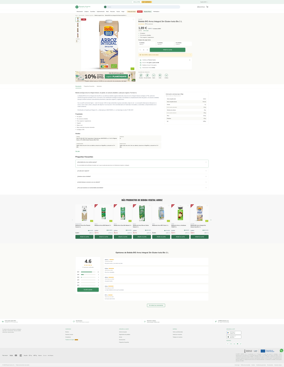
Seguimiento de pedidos (124, 334)
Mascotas (112, 11)
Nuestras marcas (69, 334)
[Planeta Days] (105, 76)
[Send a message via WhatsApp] (281, 350)
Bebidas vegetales (89, 15)
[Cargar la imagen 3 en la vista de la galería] (77, 30)
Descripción (78, 86)
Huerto (118, 11)
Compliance (68, 337)
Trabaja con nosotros (177, 337)
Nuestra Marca (147, 11)
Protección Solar (132, 11)
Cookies (253, 365)
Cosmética (92, 11)
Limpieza (86, 11)
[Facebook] (227, 344)
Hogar (122, 11)
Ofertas (140, 11)
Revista (67, 332)
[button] (207, 7)
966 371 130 (156, 322)
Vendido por (149, 60)
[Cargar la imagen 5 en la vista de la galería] (77, 40)
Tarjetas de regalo (71, 339)
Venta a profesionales (178, 332)
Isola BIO (140, 19)
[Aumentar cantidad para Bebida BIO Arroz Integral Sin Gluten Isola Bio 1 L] (147, 50)
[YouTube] (237, 344)
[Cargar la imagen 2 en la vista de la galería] (77, 24)
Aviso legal (237, 365)
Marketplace (156, 11)
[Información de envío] (190, 60)
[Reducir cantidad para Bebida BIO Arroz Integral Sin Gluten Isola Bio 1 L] (140, 50)
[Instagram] (231, 344)
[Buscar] (105, 7)
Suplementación (101, 11)
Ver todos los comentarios (156, 305)
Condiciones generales (261, 365)
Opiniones (99, 86)
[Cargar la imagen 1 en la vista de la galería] (77, 19)
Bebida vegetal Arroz (99, 15)
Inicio (76, 15)
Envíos (120, 337)
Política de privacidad (245, 365)
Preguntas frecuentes (89, 86)
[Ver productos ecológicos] (91, 221)
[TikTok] (240, 344)
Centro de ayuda (150, 322)
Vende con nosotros (177, 334)
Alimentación (80, 11)
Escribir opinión (88, 289)
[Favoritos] (133, 19)
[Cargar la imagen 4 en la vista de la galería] (77, 35)
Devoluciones (122, 339)
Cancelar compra (278, 365)
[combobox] (141, 7)
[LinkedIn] (234, 344)
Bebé (107, 11)
